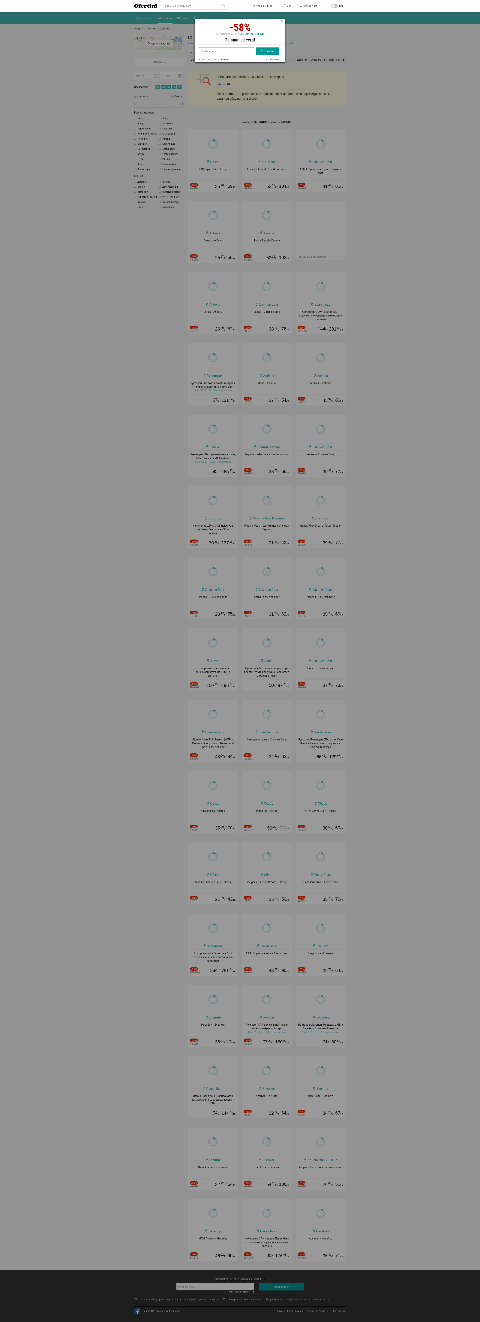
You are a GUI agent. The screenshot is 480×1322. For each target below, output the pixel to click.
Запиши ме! (267, 51)
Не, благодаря (272, 59)
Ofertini (145, 5)
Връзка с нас (310, 6)
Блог (288, 6)
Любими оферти (264, 6)
